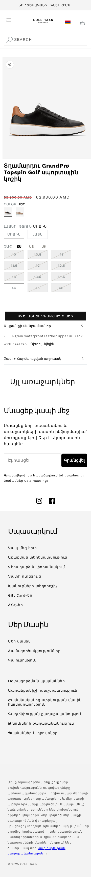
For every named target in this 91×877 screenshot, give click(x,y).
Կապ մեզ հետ (22, 548)
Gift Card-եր (20, 595)
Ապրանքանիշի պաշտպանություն (42, 690)
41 (65, 255)
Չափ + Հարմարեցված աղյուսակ (32, 359)
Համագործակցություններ (34, 651)
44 (14, 288)
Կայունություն (22, 660)
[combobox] (45, 39)
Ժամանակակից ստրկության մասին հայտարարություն (45, 702)
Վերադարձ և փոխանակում (36, 567)
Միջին (13, 234)
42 (41, 266)
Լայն (37, 234)
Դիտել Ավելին (42, 344)
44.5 (64, 278)
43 (18, 278)
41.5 (17, 266)
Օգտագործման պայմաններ (36, 681)
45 (41, 289)
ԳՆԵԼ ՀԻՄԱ (60, 5)
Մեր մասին (19, 641)
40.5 (41, 255)
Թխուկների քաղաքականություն (41, 723)
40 (18, 255)
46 (65, 289)
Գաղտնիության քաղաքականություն (45, 714)
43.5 (41, 278)
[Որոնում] (9, 40)
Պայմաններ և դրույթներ (33, 733)
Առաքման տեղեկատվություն (37, 557)
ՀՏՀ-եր (15, 605)
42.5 (64, 266)
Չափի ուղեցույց (24, 576)
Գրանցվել (74, 460)
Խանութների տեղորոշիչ (32, 586)
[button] (5, 18)
